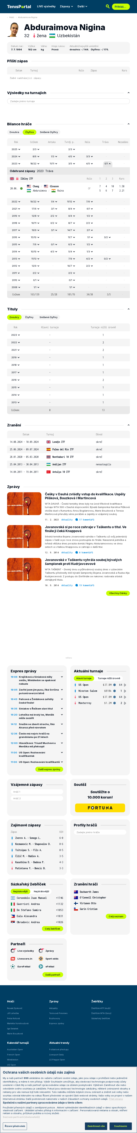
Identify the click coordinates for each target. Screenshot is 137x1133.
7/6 (88, 201)
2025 (14, 149)
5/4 (70, 251)
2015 (14, 244)
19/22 (33, 201)
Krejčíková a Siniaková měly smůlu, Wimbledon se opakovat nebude (37, 680)
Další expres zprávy (49, 769)
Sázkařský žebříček (100, 1018)
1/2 (88, 215)
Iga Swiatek (12, 1028)
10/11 (33, 222)
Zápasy (65, 6)
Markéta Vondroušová (18, 1023)
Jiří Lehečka (13, 1013)
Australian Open (15, 1049)
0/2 (52, 222)
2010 (14, 280)
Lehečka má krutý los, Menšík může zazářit (36, 716)
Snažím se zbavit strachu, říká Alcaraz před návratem (37, 726)
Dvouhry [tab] (14, 317)
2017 (14, 230)
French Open (13, 1054)
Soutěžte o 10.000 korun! (100, 794)
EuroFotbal (23, 966)
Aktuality (67, 519)
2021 (14, 208)
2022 (14, 201)
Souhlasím (120, 1126)
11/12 (69, 201)
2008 (14, 287)
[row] (68, 149)
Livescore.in (24, 958)
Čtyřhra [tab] (29, 132)
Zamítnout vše (96, 1126)
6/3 (70, 244)
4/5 (88, 163)
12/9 (34, 265)
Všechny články (118, 593)
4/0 (70, 156)
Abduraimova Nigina (27, 17)
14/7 (69, 230)
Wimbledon (12, 1059)
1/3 (52, 156)
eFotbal (49, 966)
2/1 (88, 230)
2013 (14, 258)
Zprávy (49, 950)
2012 (14, 265)
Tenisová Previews (58, 1013)
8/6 (34, 156)
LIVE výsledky (46, 6)
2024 (14, 156)
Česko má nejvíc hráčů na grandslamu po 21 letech (34, 735)
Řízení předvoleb (15, 1126)
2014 (14, 251)
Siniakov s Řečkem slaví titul (36, 708)
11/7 (70, 237)
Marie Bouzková (15, 1033)
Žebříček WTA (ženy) (101, 1013)
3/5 (70, 163)
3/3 (88, 156)
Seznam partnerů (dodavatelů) (21, 1117)
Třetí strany (116, 1098)
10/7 (69, 265)
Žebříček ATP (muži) (100, 1008)
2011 (14, 272)
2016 (14, 237)
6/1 (88, 208)
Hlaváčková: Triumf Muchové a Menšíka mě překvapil (37, 745)
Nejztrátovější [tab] (41, 891)
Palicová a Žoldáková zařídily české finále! (36, 701)
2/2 (52, 215)
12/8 (34, 215)
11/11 (52, 163)
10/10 (33, 251)
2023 (14, 163)
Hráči (11, 17)
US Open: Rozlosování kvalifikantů (39, 762)
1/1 (88, 237)
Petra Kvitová (13, 1018)
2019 (14, 215)
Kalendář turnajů (18, 1042)
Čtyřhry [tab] (29, 317)
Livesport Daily (56, 1054)
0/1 (106, 163)
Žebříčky (97, 1001)
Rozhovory (54, 1018)
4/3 (52, 251)
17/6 (34, 208)
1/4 (52, 201)
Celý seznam (116, 916)
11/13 (33, 258)
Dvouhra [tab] (14, 132)
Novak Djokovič (14, 1008)
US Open (11, 1065)
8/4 (70, 208)
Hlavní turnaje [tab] (84, 678)
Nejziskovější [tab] (20, 891)
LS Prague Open (57, 1059)
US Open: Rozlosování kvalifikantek (32, 754)
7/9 (70, 258)
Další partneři (52, 974)
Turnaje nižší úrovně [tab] (109, 678)
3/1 (52, 208)
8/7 (70, 222)
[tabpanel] (68, 218)
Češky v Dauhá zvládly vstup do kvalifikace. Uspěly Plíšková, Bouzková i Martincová (85, 496)
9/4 (70, 215)
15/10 (33, 237)
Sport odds (52, 958)
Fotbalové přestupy (58, 1049)
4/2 (88, 258)
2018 (14, 222)
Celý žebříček (52, 928)
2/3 (34, 149)
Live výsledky (25, 950)
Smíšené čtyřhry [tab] (49, 132)
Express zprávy (56, 1023)
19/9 (34, 230)
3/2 (106, 237)
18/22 (33, 163)
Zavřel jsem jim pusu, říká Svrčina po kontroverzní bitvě (39, 691)
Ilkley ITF (27, 178)
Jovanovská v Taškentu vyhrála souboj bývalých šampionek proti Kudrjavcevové (83, 562)
